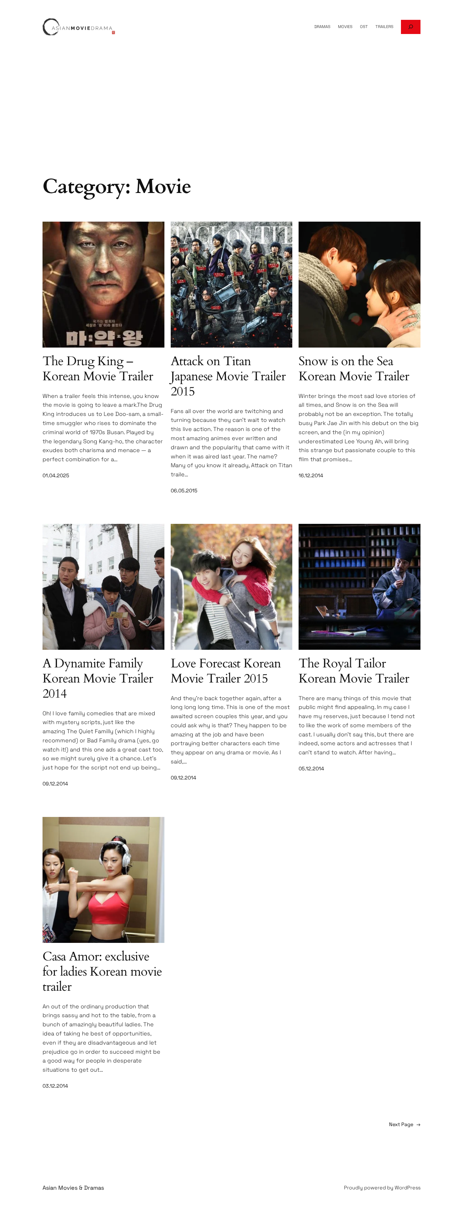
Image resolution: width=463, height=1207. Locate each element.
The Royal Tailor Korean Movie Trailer (354, 671)
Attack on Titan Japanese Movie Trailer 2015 (228, 376)
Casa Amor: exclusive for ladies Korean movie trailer (102, 971)
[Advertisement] (231, 123)
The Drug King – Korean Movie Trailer (98, 369)
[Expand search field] (410, 27)
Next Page (404, 1124)
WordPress (407, 1187)
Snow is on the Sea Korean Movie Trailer (354, 369)
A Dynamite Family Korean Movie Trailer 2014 (98, 678)
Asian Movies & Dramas (73, 1187)
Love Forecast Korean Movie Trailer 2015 (226, 671)
